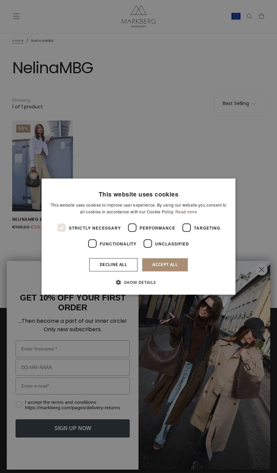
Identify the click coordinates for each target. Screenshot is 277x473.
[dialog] (138, 236)
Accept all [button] (165, 264)
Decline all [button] (113, 264)
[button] (138, 282)
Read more (186, 211)
